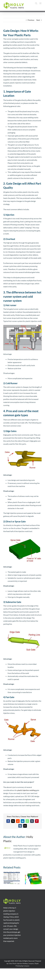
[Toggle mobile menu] (40, 3)
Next (38, 20)
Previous (31, 20)
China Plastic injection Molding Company (21, 963)
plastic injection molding (26, 790)
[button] (5, 877)
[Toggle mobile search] (36, 3)
